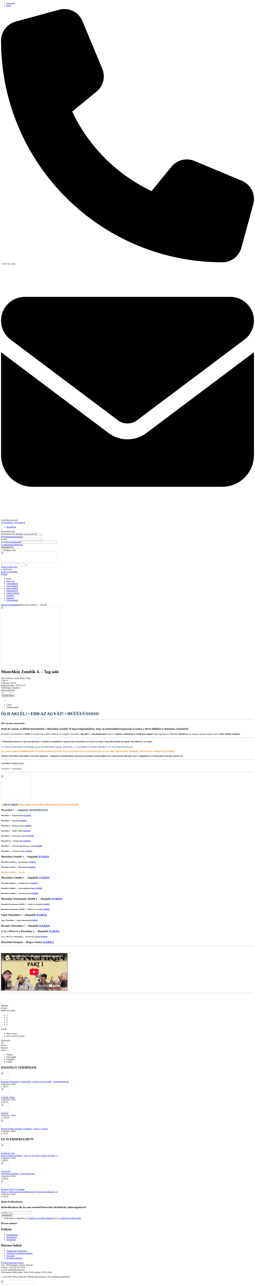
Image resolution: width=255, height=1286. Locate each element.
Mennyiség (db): (8, 690)
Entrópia (4, 1113)
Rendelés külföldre (14, 1258)
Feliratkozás (7, 1215)
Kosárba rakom (8, 696)
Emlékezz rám (10, 550)
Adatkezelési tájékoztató (16, 1251)
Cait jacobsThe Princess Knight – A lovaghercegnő (18, 1172)
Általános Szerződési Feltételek (19, 1253)
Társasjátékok (12, 583)
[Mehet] (42, 534)
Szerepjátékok (12, 586)
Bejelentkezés (7, 537)
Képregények (12, 591)
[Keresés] (27, 565)
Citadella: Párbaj (8, 1097)
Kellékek (10, 595)
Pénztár (4, 574)
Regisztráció (18, 537)
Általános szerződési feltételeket (41, 1218)
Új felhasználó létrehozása (12, 545)
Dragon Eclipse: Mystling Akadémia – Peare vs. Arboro (24, 1129)
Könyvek (10, 581)
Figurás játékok (12, 593)
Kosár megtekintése (9, 572)
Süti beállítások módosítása (59, 1277)
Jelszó (3, 542)
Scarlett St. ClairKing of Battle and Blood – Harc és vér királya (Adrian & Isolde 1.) (29, 1154)
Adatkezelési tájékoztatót (70, 1218)
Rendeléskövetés (8, 534)
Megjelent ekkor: (8, 685)
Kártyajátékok (12, 588)
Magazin (10, 598)
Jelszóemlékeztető (13, 542)
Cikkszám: (5, 683)
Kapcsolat (10, 3)
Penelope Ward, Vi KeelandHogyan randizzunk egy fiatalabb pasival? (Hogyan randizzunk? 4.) (29, 1190)
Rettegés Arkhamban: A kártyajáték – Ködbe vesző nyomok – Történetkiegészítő (35, 1082)
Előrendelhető (12, 600)
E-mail (4, 539)
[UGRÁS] (27, 816)
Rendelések (11, 527)
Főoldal (4, 605)
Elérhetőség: (6, 688)
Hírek (8, 6)
